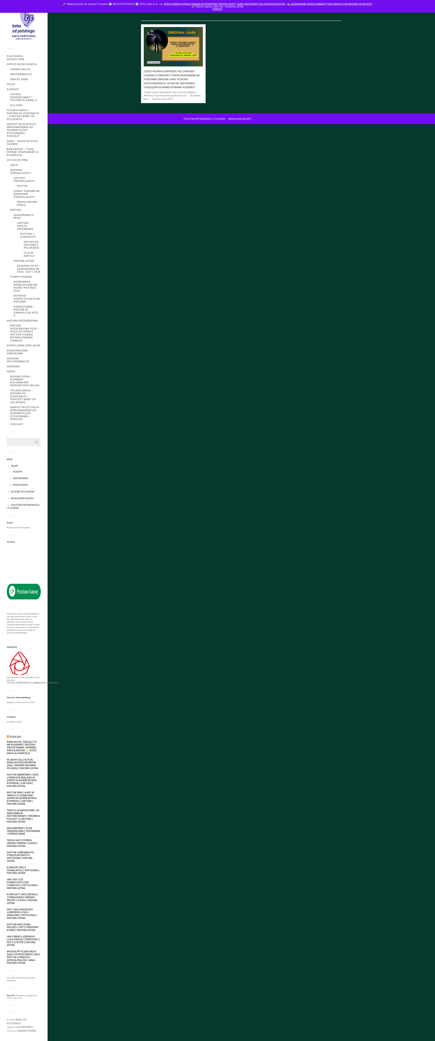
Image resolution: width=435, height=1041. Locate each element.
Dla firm (16, 105)
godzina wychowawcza (18, 360)
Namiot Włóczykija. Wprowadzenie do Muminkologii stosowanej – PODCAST (22, 129)
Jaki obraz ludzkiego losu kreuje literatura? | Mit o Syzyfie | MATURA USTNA (23, 940)
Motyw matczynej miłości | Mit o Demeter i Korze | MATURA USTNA (23, 927)
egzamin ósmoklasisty (20, 171)
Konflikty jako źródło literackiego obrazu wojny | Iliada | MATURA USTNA (22, 898)
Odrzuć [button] (217, 9)
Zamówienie (20, 478)
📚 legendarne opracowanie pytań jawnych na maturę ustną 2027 (329, 3)
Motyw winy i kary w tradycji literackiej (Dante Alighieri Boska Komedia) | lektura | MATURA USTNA (22, 798)
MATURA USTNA (24, 260)
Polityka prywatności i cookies (204, 118)
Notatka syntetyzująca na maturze (27, 298)
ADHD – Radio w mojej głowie (22, 142)
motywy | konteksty (28, 235)
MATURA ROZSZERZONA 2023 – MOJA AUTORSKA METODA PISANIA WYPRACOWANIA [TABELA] (24, 333)
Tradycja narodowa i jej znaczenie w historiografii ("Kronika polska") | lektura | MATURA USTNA (23, 816)
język (14, 164)
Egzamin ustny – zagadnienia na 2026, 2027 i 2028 (29, 268)
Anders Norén (27, 1030)
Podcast (16, 424)
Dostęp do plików (22, 491)
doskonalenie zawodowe (17, 352)
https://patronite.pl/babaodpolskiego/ (32, 682)
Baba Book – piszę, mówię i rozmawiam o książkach (23, 151)
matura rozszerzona (22, 320)
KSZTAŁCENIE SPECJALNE (23, 345)
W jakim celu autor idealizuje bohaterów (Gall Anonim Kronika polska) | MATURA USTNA (22, 764)
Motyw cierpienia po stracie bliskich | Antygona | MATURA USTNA (20, 856)
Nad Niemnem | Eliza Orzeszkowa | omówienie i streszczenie (23, 831)
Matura (15, 209)
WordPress (25, 1026)
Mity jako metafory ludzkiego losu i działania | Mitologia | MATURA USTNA (22, 913)
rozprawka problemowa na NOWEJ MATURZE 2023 (25, 286)
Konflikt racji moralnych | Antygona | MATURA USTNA (23, 870)
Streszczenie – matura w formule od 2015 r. (26, 311)
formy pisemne (21, 276)
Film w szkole (29, 254)
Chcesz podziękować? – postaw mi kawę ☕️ (23, 97)
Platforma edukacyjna (15, 58)
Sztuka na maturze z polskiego (31, 244)
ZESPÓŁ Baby (19, 79)
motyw (22, 185)
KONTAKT (13, 89)
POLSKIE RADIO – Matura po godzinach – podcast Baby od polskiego (23, 115)
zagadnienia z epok (24, 216)
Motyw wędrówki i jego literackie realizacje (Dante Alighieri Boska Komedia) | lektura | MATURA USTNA (23, 780)
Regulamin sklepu (22, 498)
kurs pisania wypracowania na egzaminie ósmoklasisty (200, 3)
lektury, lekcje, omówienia (25, 225)
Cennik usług (20, 69)
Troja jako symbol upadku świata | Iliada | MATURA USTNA (22, 843)
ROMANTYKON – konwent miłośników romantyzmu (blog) (25, 381)
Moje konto (20, 484)
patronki (13, 366)
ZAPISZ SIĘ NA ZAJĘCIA (22, 64)
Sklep (11, 84)
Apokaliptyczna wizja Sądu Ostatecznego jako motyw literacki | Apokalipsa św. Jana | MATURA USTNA (23, 957)
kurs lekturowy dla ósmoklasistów (261, 3)
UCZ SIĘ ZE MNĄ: (18, 159)
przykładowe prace (27, 203)
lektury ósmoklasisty (24, 179)
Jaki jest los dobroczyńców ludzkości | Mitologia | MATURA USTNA (22, 883)
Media (11, 371)
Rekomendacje (21, 74)
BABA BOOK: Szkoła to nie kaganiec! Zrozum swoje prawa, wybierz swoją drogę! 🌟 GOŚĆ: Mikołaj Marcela (22, 747)
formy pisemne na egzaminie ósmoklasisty (27, 193)
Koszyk (17, 471)
